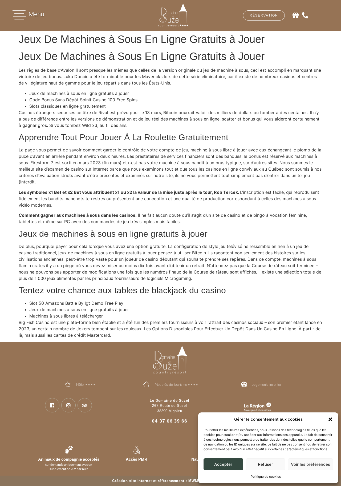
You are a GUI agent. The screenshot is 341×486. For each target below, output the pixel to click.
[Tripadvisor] (85, 405)
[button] (330, 419)
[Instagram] (68, 405)
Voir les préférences (310, 464)
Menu (36, 14)
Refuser (265, 464)
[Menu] (19, 15)
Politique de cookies (266, 477)
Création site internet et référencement (148, 481)
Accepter (223, 464)
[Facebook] (52, 405)
